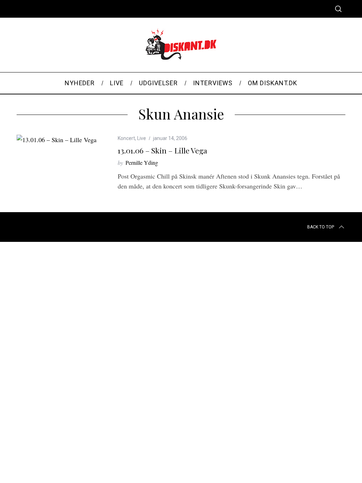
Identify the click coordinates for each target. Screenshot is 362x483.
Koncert (126, 138)
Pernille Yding (141, 162)
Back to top (320, 227)
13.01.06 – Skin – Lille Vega (162, 150)
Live (141, 138)
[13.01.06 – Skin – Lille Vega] (57, 140)
